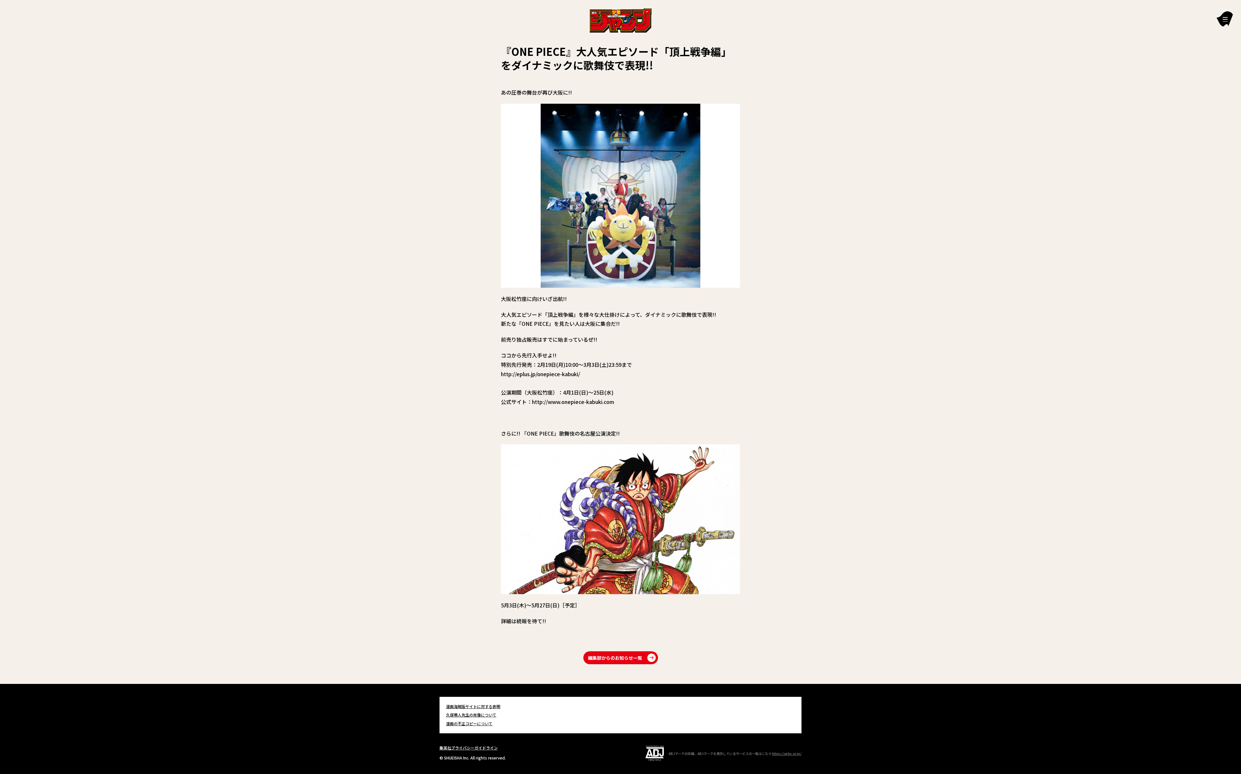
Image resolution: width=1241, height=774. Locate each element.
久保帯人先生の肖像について (471, 714)
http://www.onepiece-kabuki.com (573, 402)
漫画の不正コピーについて (469, 723)
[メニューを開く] (1224, 18)
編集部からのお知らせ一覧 (615, 658)
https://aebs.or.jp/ (786, 753)
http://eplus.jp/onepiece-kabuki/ (540, 374)
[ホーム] (621, 20)
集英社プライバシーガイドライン (469, 747)
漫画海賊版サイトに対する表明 (473, 706)
